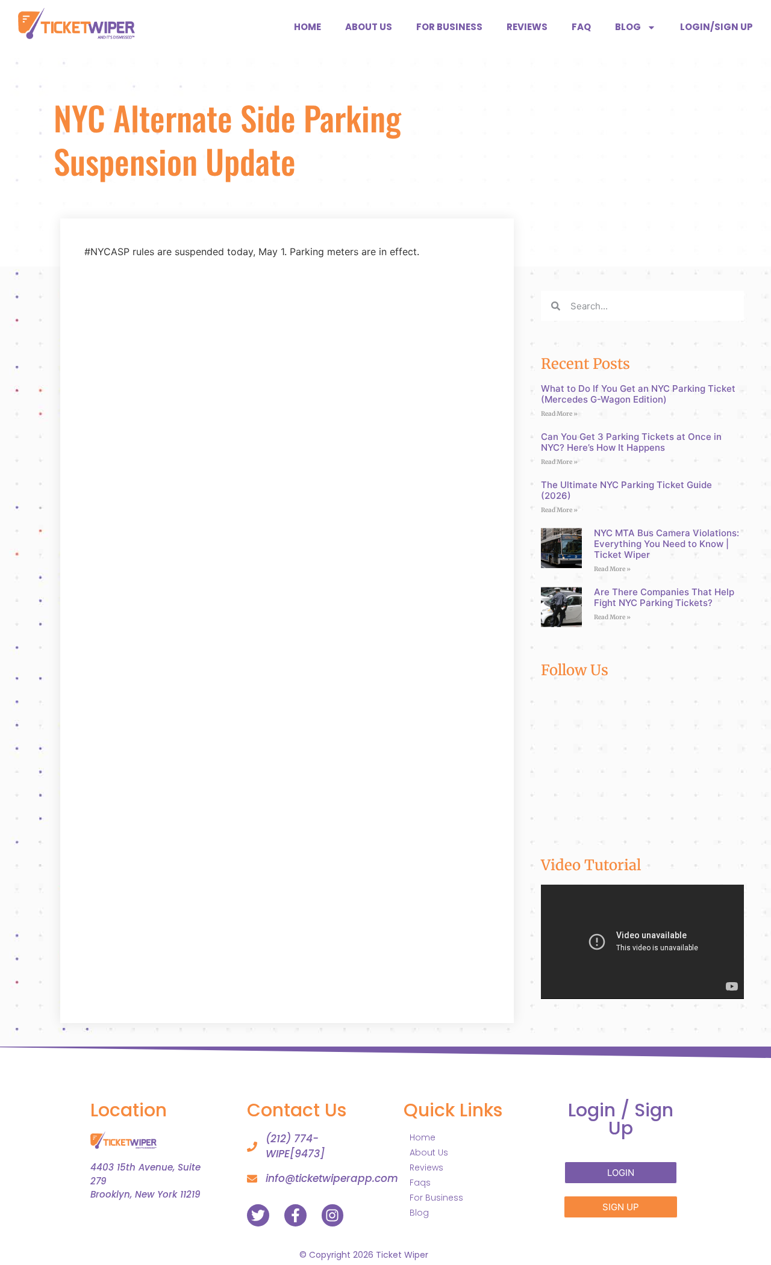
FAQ (581, 26)
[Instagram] (333, 1215)
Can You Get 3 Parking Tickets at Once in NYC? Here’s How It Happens (631, 442)
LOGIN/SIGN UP (716, 26)
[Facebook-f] (295, 1215)
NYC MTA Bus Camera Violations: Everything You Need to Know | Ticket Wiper (666, 543)
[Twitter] (258, 1215)
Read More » (559, 414)
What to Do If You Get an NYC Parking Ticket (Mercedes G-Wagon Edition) (638, 394)
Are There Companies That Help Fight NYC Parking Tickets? (664, 597)
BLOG (628, 26)
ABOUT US (368, 26)
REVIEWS (527, 26)
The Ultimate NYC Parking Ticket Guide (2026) (626, 490)
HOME (307, 26)
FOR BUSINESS (449, 26)
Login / (620, 1119)
